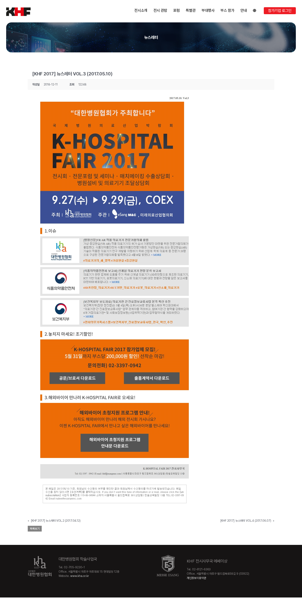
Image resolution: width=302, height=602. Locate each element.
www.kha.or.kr (79, 576)
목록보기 (35, 528)
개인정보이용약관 (196, 578)
